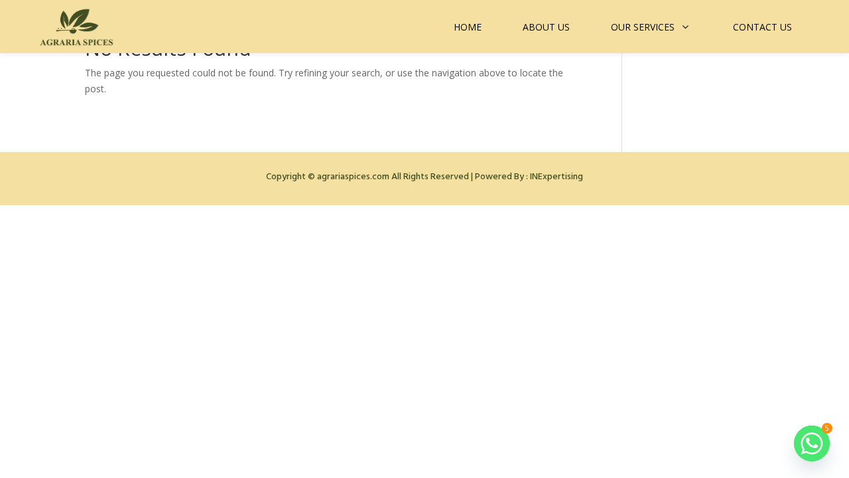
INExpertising (556, 177)
